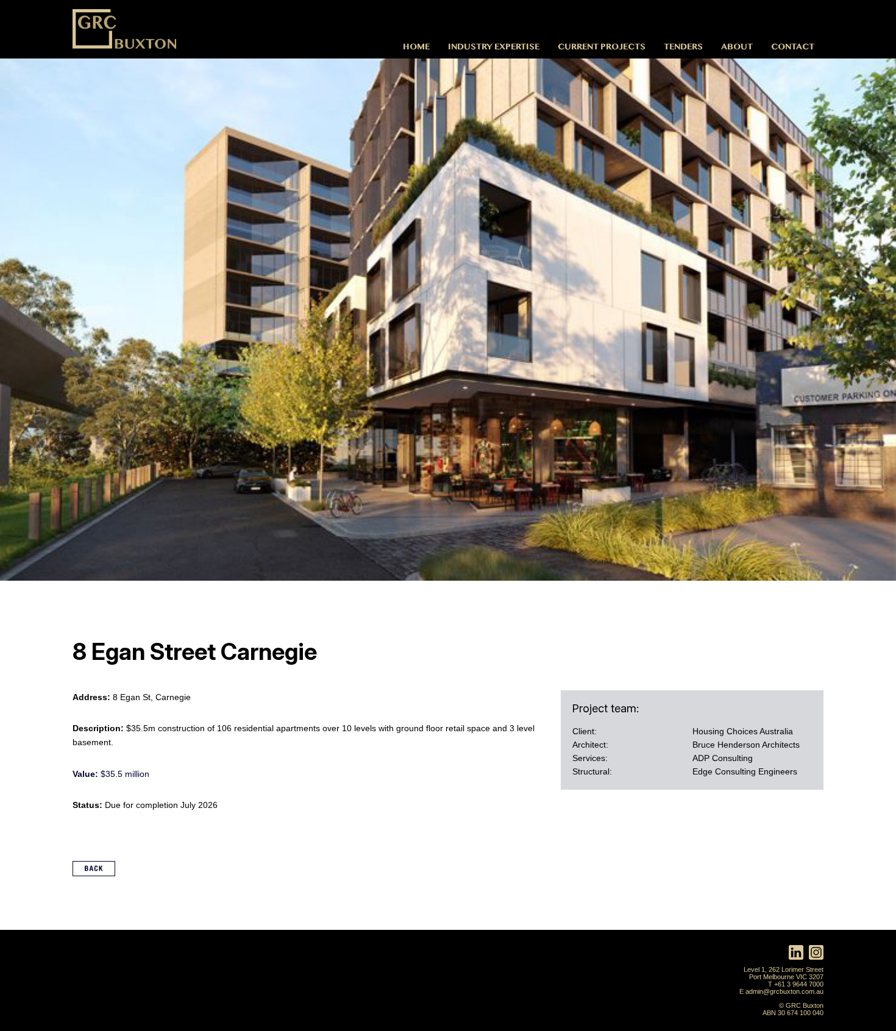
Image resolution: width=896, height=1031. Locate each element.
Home (416, 46)
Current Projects (601, 46)
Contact (792, 46)
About (737, 46)
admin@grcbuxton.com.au (784, 991)
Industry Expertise (493, 46)
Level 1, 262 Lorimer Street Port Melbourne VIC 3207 (783, 973)
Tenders (683, 46)
